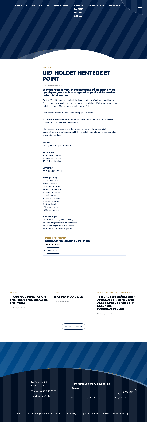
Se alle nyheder (73, 326)
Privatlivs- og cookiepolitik (76, 413)
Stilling (31, 5)
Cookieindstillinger (121, 413)
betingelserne (124, 397)
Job (28, 413)
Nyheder (114, 5)
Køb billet (53, 250)
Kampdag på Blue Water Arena (79, 11)
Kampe (19, 5)
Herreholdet (62, 5)
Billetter (45, 5)
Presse (20, 413)
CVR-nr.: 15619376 (100, 413)
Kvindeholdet (97, 5)
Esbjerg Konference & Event (46, 413)
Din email (75, 387)
